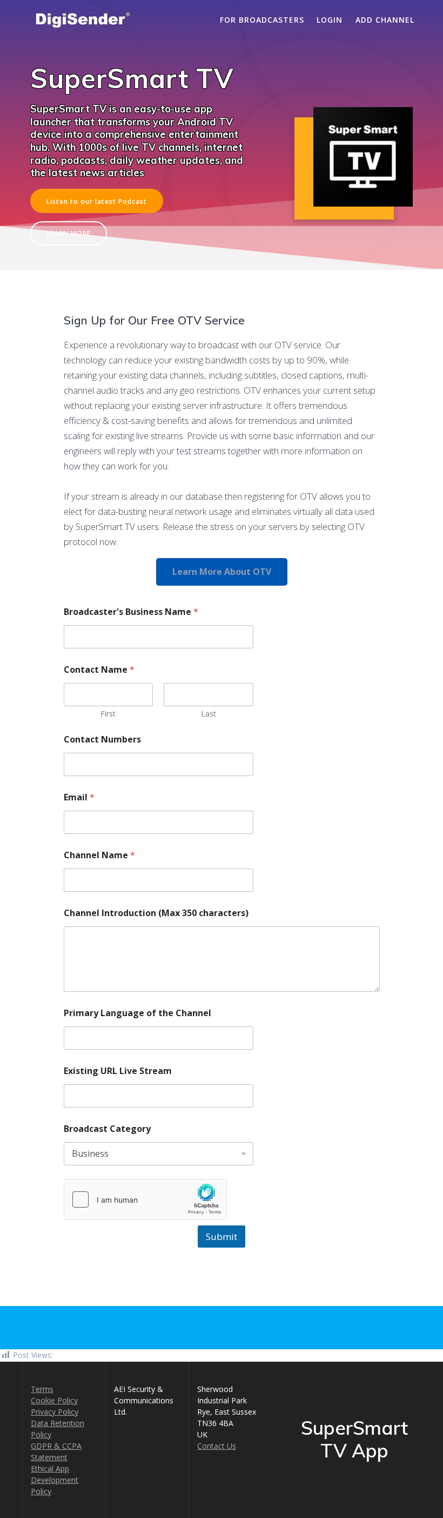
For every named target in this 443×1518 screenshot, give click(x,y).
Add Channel (384, 20)
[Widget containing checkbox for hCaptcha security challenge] (145, 1199)
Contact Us (216, 1446)
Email (79, 797)
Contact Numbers (102, 739)
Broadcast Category (107, 1129)
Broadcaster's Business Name (131, 612)
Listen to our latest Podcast (96, 201)
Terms (42, 1389)
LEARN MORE (68, 233)
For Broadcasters (262, 20)
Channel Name (99, 855)
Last (208, 713)
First (108, 713)
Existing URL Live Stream (118, 1071)
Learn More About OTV (221, 572)
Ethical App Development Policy (54, 1479)
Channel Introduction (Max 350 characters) (156, 913)
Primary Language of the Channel (137, 1013)
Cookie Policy (54, 1400)
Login (330, 20)
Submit (221, 1236)
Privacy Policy (54, 1412)
